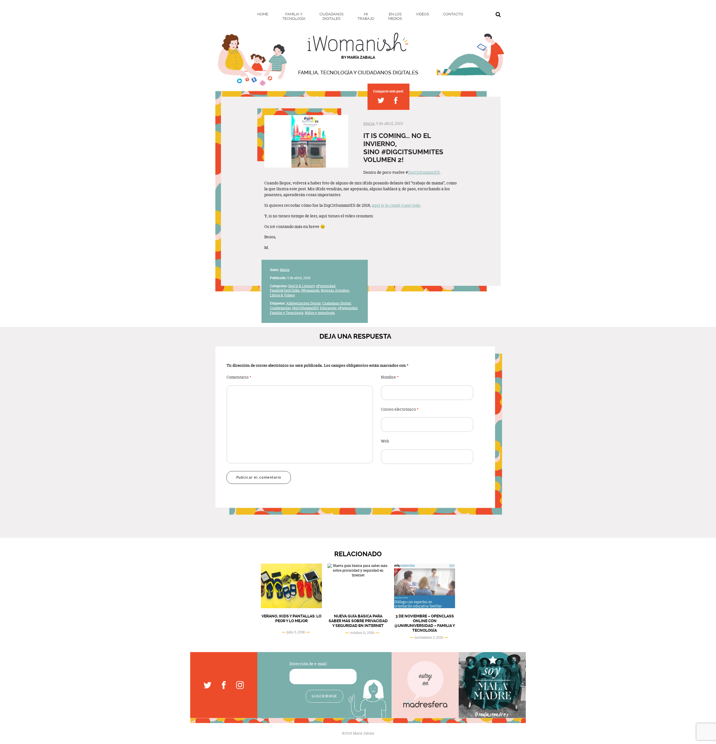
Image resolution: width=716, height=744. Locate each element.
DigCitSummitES (424, 172)
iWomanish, (310, 290)
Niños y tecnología (320, 312)
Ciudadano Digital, (337, 303)
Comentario (239, 377)
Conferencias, (280, 308)
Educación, (328, 308)
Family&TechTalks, (285, 290)
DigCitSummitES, (305, 308)
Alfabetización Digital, (303, 303)
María (369, 123)
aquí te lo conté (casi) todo (396, 205)
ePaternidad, (326, 285)
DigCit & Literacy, (301, 285)
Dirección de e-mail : (308, 663)
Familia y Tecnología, (287, 312)
